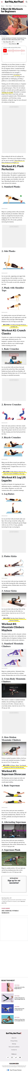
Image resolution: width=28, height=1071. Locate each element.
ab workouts (16, 74)
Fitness (15, 910)
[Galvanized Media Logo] (14, 1063)
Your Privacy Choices (15, 1070)
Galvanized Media (12, 1065)
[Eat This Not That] (14, 878)
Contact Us (14, 1049)
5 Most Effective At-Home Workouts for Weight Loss (13, 161)
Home (2, 6)
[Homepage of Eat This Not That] (14, 1033)
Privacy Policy (14, 1040)
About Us (14, 1038)
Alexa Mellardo (13, 43)
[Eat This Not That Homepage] (14, 2)
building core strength (7, 92)
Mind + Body (9, 6)
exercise (8, 910)
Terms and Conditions (14, 1046)
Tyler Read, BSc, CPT (8, 41)
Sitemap (14, 1043)
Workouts (5, 913)
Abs (3, 910)
